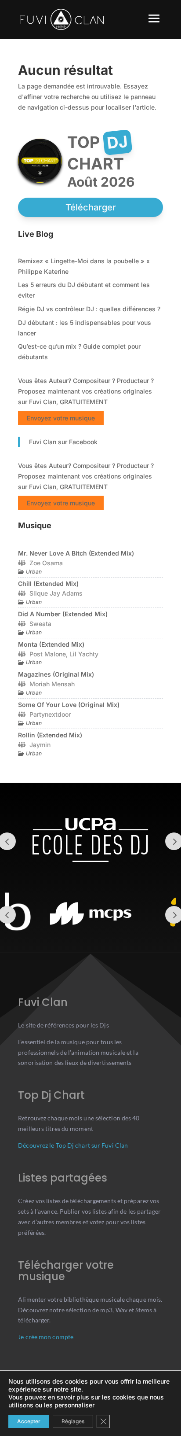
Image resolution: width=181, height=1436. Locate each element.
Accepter (28, 1421)
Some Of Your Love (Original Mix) (68, 704)
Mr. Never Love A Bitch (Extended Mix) (76, 553)
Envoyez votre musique (61, 418)
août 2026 (100, 182)
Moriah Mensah (52, 684)
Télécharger (90, 207)
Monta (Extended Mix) (51, 644)
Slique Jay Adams (56, 593)
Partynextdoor (50, 714)
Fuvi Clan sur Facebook (63, 442)
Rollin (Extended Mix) (50, 735)
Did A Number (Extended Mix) (63, 614)
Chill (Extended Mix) (48, 583)
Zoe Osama (46, 563)
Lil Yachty (83, 654)
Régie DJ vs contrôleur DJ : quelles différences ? (89, 309)
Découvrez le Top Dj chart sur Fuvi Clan (73, 1145)
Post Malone (47, 654)
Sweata (40, 623)
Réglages (73, 1421)
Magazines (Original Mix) (56, 674)
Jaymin (40, 744)
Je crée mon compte (45, 1336)
